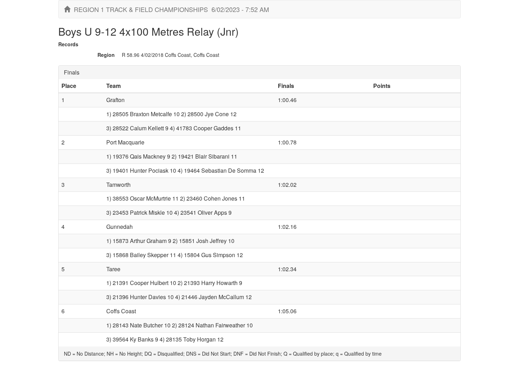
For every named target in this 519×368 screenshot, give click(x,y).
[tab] (259, 72)
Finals (71, 72)
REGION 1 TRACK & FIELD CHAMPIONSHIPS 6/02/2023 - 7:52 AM (169, 9)
